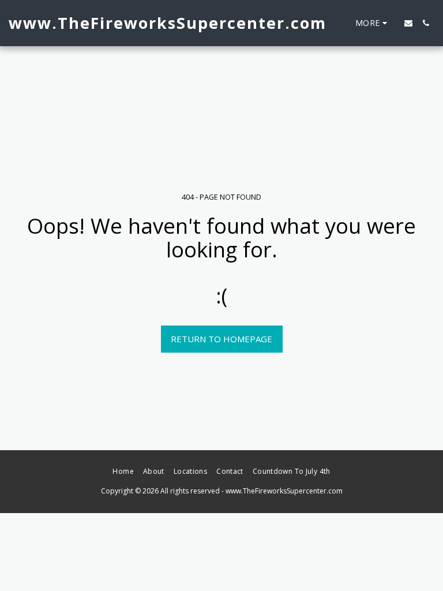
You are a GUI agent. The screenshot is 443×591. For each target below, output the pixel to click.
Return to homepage (221, 339)
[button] (408, 23)
